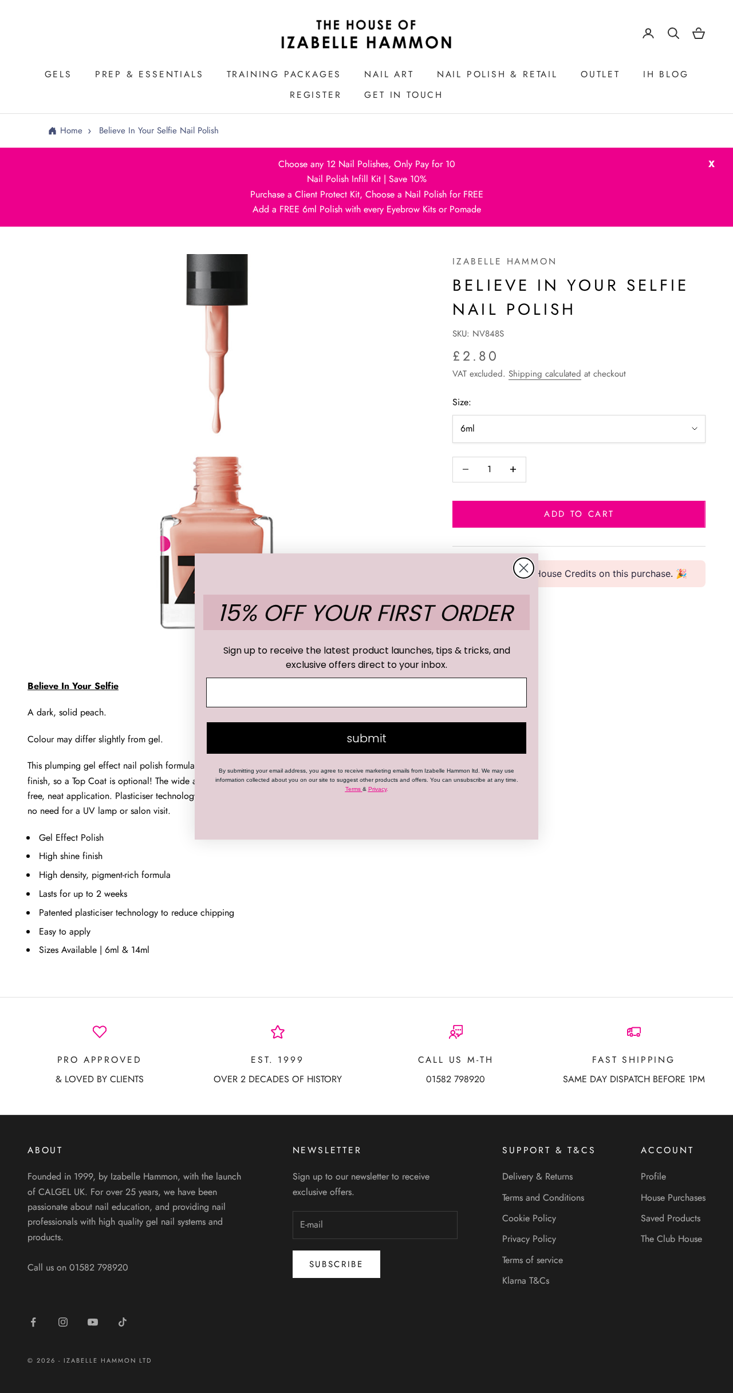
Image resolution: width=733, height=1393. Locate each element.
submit (366, 738)
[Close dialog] (524, 568)
